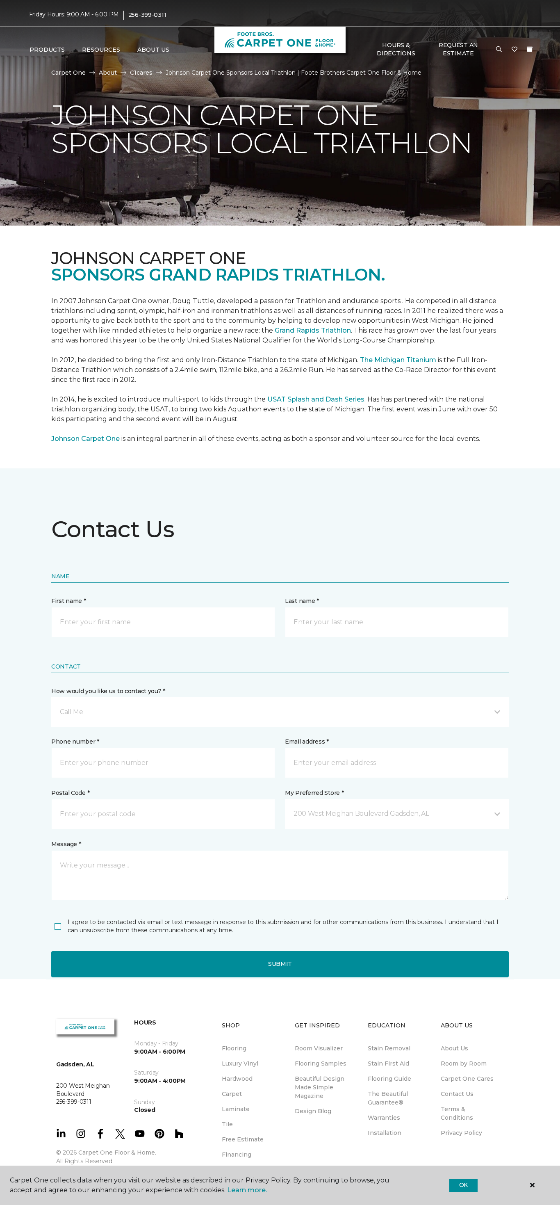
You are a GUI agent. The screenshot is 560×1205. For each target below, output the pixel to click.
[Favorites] (514, 50)
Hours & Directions (396, 49)
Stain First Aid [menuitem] (388, 1063)
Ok (463, 1185)
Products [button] (47, 49)
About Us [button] (153, 49)
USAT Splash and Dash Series (315, 399)
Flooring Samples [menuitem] (320, 1063)
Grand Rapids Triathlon (313, 330)
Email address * (307, 741)
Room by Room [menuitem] (464, 1063)
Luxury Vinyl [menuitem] (240, 1063)
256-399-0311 (147, 14)
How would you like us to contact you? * (108, 691)
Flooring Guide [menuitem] (389, 1078)
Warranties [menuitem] (384, 1117)
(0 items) (530, 49)
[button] (499, 50)
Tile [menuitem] (227, 1124)
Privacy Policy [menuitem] (461, 1133)
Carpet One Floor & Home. (117, 1152)
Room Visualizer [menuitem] (319, 1048)
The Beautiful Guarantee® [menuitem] (388, 1098)
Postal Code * (70, 793)
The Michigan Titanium (398, 360)
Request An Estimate (458, 49)
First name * (68, 601)
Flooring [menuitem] (234, 1048)
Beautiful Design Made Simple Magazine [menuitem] (319, 1087)
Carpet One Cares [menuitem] (467, 1078)
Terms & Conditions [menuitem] (457, 1113)
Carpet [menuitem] (232, 1094)
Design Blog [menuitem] (313, 1111)
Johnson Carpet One (85, 439)
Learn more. (247, 1190)
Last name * (302, 601)
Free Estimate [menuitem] (243, 1139)
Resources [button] (101, 49)
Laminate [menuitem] (236, 1109)
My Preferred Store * (314, 793)
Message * (66, 844)
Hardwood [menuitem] (237, 1078)
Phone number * (75, 741)
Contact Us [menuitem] (457, 1094)
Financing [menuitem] (236, 1154)
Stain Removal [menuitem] (389, 1048)
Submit (280, 964)
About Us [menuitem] (454, 1048)
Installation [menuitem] (384, 1133)
